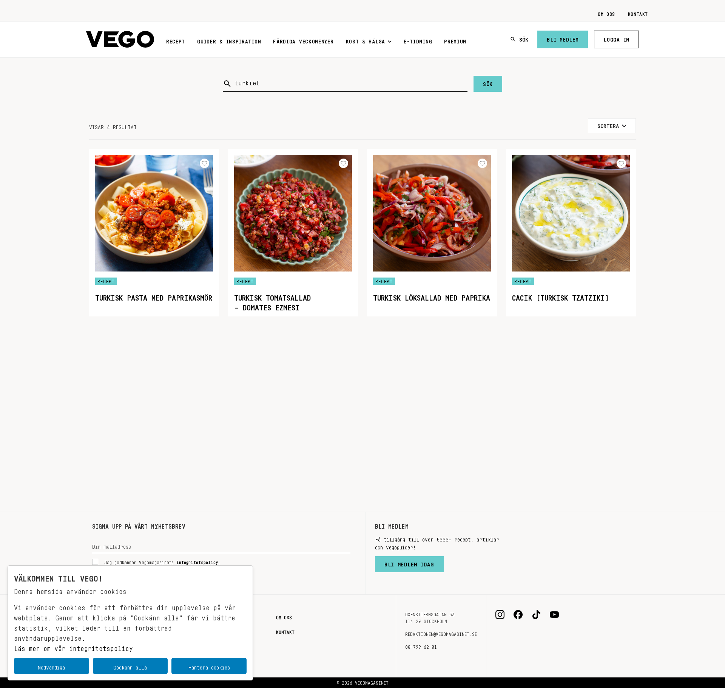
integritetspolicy (197, 561)
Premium (455, 40)
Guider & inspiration (229, 40)
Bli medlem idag (409, 563)
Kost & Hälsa (365, 40)
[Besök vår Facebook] (518, 614)
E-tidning (418, 40)
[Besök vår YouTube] (554, 614)
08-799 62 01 (421, 645)
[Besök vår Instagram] (499, 614)
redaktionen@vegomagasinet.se (441, 633)
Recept (175, 40)
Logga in (616, 38)
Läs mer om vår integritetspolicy (73, 646)
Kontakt (638, 13)
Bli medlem (562, 38)
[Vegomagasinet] (120, 39)
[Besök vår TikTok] (536, 614)
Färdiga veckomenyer (303, 40)
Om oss (606, 13)
